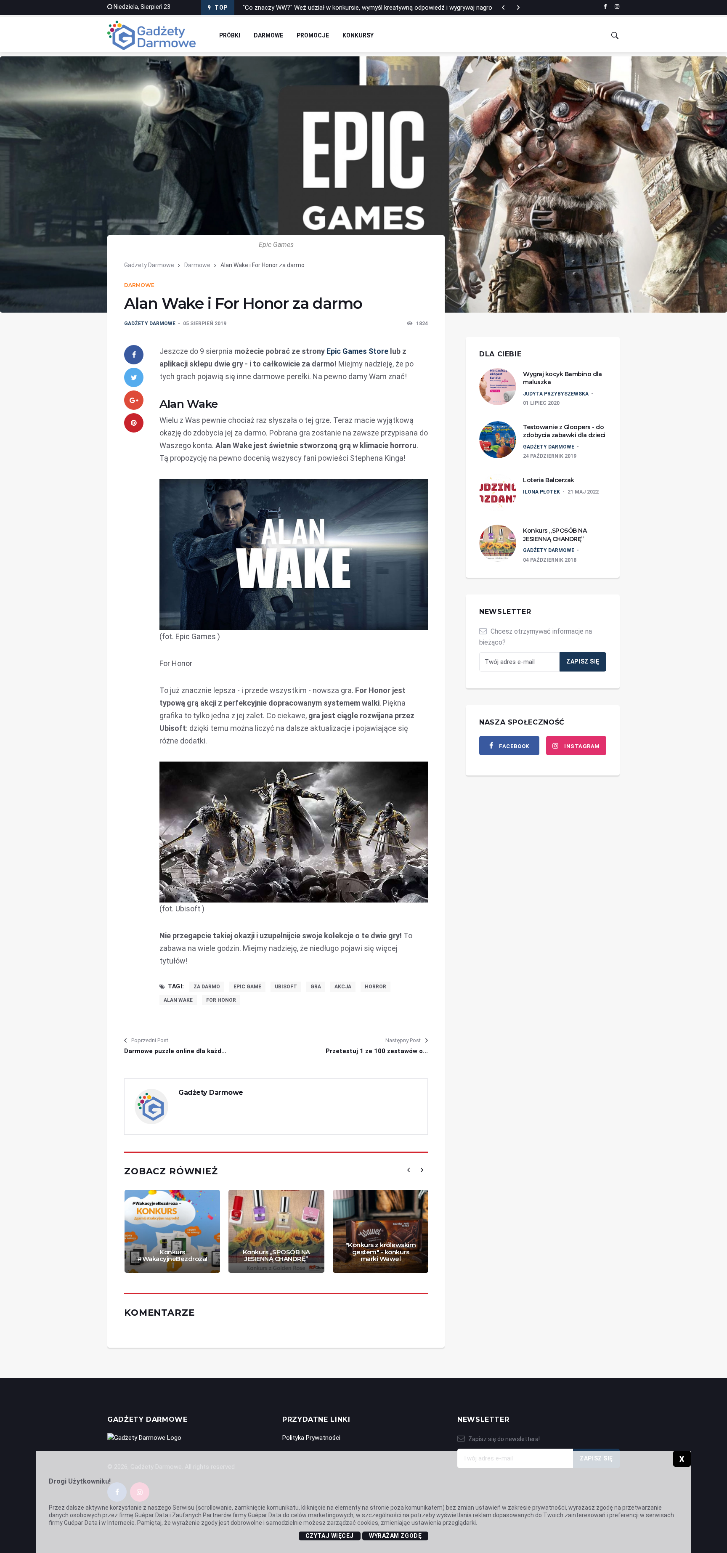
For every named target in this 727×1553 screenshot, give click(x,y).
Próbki (229, 35)
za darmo (207, 987)
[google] (133, 400)
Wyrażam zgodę (395, 1535)
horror (375, 987)
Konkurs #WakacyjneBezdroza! (172, 1255)
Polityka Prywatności (311, 1438)
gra (315, 987)
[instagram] (617, 6)
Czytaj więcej (329, 1535)
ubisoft (286, 987)
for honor (221, 1000)
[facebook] (605, 6)
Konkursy (358, 35)
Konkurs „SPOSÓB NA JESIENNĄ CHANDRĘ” (276, 1255)
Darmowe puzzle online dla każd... (175, 1051)
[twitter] (133, 377)
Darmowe (268, 35)
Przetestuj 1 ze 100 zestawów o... (377, 1051)
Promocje (313, 35)
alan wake (178, 1000)
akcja (342, 987)
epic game (247, 987)
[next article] (503, 7)
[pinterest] (133, 423)
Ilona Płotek (541, 492)
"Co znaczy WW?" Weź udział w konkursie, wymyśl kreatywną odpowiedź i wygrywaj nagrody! (371, 7)
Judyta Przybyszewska (556, 394)
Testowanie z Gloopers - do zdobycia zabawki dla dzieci (564, 431)
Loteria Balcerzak (548, 480)
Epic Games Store (357, 351)
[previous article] (518, 7)
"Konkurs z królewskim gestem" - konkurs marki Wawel (380, 1252)
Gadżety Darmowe (149, 265)
